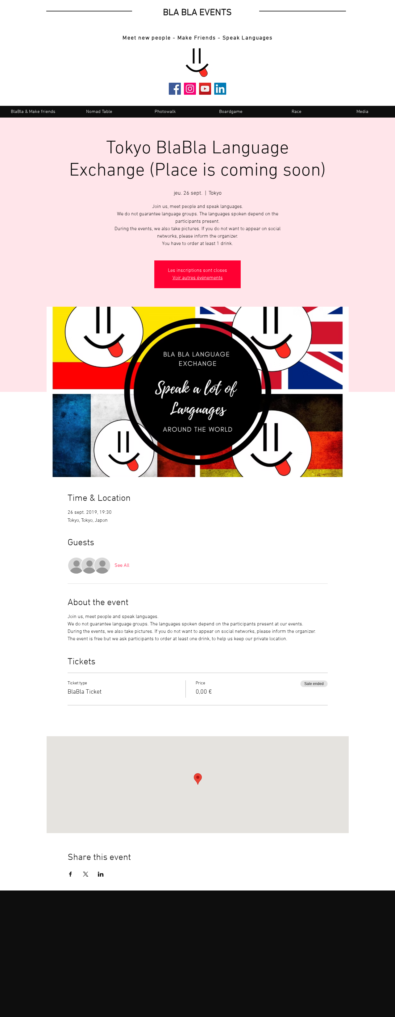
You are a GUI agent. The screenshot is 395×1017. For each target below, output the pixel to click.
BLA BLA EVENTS (197, 13)
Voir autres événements (198, 278)
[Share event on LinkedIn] (101, 874)
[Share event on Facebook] (70, 874)
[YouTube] (205, 89)
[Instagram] (190, 89)
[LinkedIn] (220, 89)
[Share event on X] (86, 874)
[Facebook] (175, 89)
